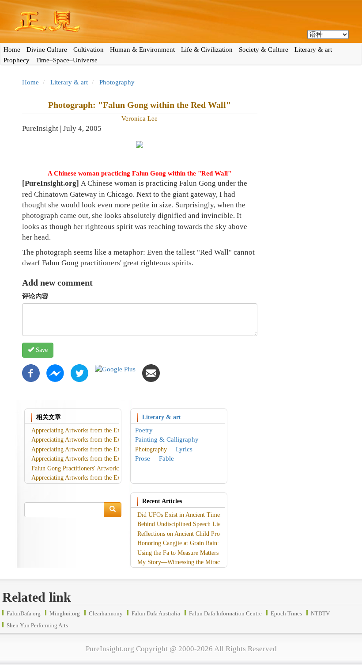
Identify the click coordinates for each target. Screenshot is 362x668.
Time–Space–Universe (67, 60)
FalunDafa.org (24, 613)
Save (41, 350)
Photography (117, 82)
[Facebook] (31, 372)
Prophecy (17, 60)
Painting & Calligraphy (167, 439)
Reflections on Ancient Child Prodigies (185, 534)
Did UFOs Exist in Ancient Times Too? (186, 514)
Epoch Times (286, 613)
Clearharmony (106, 613)
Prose (142, 458)
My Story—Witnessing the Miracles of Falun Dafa (200, 562)
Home (12, 49)
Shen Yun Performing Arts (37, 625)
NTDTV (320, 613)
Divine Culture (46, 49)
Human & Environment (142, 49)
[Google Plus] (115, 368)
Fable (166, 458)
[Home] (181, 21)
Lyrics (184, 449)
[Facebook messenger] (55, 372)
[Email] (151, 372)
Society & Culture (263, 49)
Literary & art (313, 49)
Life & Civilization (207, 49)
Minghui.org (64, 613)
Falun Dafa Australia (156, 613)
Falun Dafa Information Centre (225, 613)
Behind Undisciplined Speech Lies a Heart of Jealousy (204, 524)
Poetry (144, 430)
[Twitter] (79, 372)
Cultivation (88, 49)
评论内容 (35, 296)
